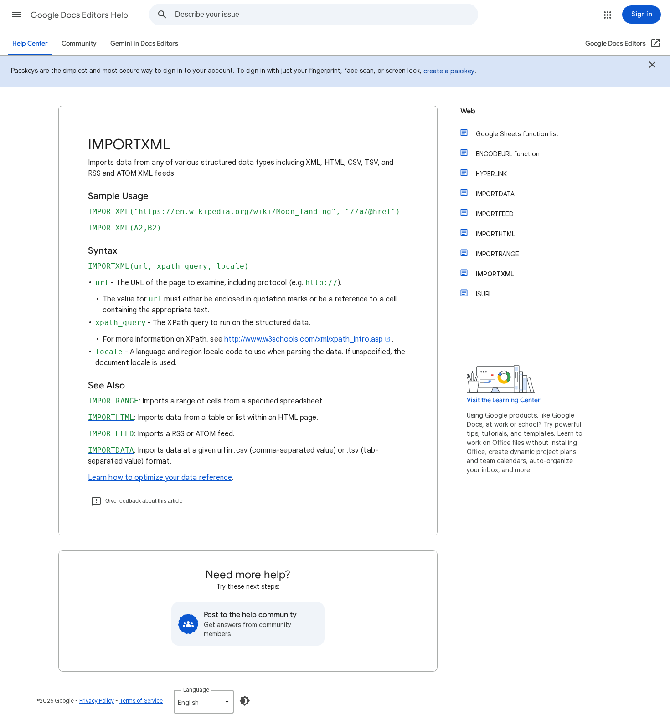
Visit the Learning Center (504, 400)
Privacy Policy (96, 700)
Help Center (30, 43)
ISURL (484, 294)
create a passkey (448, 71)
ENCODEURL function (508, 154)
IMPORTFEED (495, 214)
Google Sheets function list (517, 134)
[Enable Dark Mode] (245, 701)
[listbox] (204, 702)
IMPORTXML (495, 274)
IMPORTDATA (495, 194)
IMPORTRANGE (497, 254)
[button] (16, 14)
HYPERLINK (491, 174)
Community (79, 43)
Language (196, 689)
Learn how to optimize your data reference (160, 477)
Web (467, 111)
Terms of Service (141, 700)
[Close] (652, 66)
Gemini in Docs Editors (144, 43)
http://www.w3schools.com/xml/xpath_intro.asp (303, 339)
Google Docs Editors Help (79, 15)
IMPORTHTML (495, 234)
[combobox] (326, 14)
